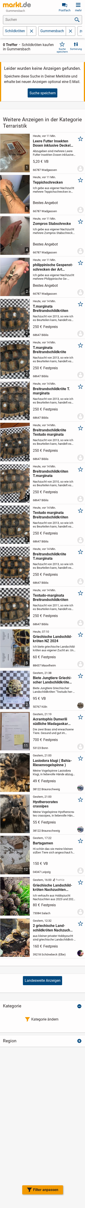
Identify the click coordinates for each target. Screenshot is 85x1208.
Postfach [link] (64, 10)
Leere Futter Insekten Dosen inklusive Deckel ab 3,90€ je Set (51, 143)
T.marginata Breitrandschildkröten (50, 308)
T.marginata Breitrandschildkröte (49, 349)
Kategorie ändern (44, 1019)
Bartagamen (43, 843)
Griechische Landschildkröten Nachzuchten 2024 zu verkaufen (52, 887)
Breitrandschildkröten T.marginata (50, 473)
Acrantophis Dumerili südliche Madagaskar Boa (50, 721)
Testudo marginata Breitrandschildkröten (50, 514)
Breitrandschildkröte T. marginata (51, 391)
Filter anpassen (45, 1190)
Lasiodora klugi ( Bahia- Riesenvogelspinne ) (52, 762)
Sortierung (76, 49)
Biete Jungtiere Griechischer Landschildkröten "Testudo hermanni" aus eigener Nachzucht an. (52, 680)
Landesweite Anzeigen (43, 980)
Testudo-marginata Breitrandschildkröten (50, 597)
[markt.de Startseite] (17, 4)
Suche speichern (62, 50)
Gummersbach (52, 31)
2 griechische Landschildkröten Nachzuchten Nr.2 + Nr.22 (52, 928)
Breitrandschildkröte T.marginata (49, 556)
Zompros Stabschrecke (52, 223)
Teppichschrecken (48, 182)
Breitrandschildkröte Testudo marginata (49, 432)
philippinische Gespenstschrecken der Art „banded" (53, 267)
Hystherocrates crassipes (45, 804)
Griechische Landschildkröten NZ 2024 (52, 638)
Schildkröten (15, 31)
